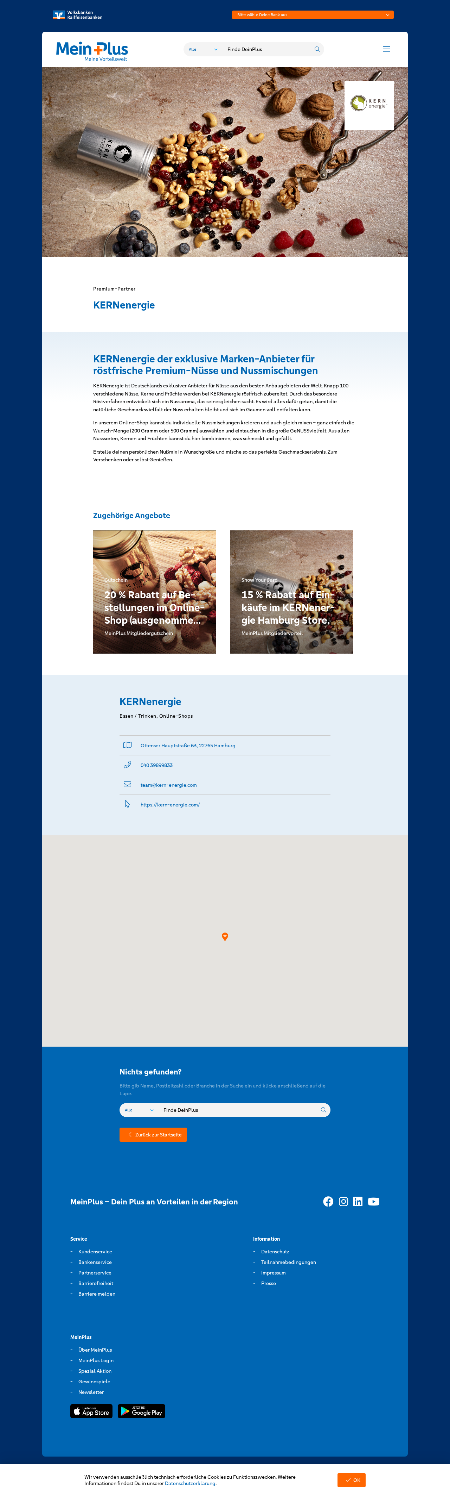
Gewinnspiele (94, 1381)
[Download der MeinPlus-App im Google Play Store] (141, 1412)
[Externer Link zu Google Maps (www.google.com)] (127, 745)
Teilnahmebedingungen (288, 1262)
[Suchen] (317, 49)
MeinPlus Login (96, 1360)
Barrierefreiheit (95, 1283)
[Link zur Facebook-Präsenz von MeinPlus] (328, 1202)
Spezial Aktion (94, 1371)
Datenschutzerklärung (190, 1483)
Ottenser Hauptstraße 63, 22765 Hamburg (188, 745)
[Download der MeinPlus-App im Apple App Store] (91, 1412)
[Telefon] (127, 765)
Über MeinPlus (95, 1350)
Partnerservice (94, 1273)
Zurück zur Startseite (158, 1135)
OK (356, 1480)
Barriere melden (96, 1294)
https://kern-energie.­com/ (170, 805)
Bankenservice (95, 1262)
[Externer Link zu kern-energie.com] (127, 804)
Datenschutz (275, 1251)
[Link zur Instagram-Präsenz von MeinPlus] (343, 1202)
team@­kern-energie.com (169, 785)
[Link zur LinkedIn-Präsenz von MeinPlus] (357, 1202)
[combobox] (313, 15)
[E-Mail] (127, 784)
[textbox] (313, 15)
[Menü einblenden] (387, 49)
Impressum (273, 1273)
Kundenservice (95, 1251)
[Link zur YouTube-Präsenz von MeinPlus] (374, 1202)
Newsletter (91, 1392)
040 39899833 (157, 765)
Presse (268, 1283)
